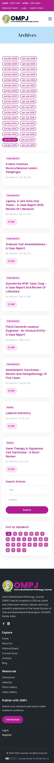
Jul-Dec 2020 (10, 90)
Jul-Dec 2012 (10, 134)
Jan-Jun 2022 (29, 80)
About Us (7, 643)
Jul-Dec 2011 (10, 139)
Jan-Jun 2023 (28, 74)
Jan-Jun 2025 (28, 63)
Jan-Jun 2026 (29, 58)
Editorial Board (10, 648)
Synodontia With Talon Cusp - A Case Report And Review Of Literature (26, 287)
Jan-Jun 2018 (28, 101)
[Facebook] (3, 623)
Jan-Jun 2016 (28, 112)
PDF (13, 221)
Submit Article (36, 8)
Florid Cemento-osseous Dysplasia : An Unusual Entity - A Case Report (26, 330)
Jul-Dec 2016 (10, 112)
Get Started (12, 719)
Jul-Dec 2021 (10, 85)
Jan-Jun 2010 (28, 145)
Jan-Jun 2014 (28, 123)
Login (23, 8)
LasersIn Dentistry (18, 413)
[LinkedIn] (8, 623)
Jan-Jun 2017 (27, 107)
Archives (7, 658)
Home (5, 638)
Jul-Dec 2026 (10, 58)
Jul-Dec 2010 (10, 145)
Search (27, 509)
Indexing (7, 682)
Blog (4, 663)
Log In (5, 730)
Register (7, 734)
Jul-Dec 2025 (10, 63)
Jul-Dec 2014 (10, 123)
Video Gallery (9, 692)
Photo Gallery (9, 687)
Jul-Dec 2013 (10, 128)
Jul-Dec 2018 (10, 101)
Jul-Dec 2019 (10, 96)
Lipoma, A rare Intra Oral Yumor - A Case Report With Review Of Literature (25, 205)
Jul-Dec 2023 (10, 74)
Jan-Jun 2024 (29, 69)
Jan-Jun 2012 (28, 134)
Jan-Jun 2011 (27, 139)
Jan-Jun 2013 (27, 128)
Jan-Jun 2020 (29, 90)
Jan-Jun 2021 (28, 85)
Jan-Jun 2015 (27, 118)
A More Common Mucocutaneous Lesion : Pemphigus (22, 168)
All (8, 533)
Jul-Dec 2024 (10, 69)
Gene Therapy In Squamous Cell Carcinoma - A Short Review (24, 452)
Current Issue (9, 653)
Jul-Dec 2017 (10, 107)
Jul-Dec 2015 (10, 118)
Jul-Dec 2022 (10, 80)
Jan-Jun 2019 (28, 96)
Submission (8, 677)
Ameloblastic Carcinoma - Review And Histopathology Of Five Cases (26, 374)
